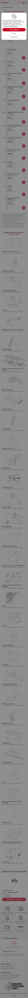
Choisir (14, 33)
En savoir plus (13, 26)
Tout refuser (14, 37)
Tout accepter (14, 29)
